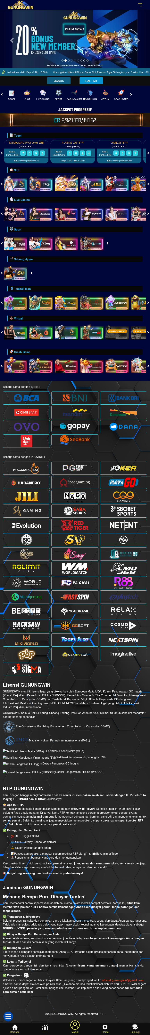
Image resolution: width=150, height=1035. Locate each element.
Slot (27, 99)
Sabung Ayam (74, 99)
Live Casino (43, 99)
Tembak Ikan (90, 99)
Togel (11, 99)
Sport (58, 99)
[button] (11, 39)
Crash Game (121, 99)
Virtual (105, 99)
